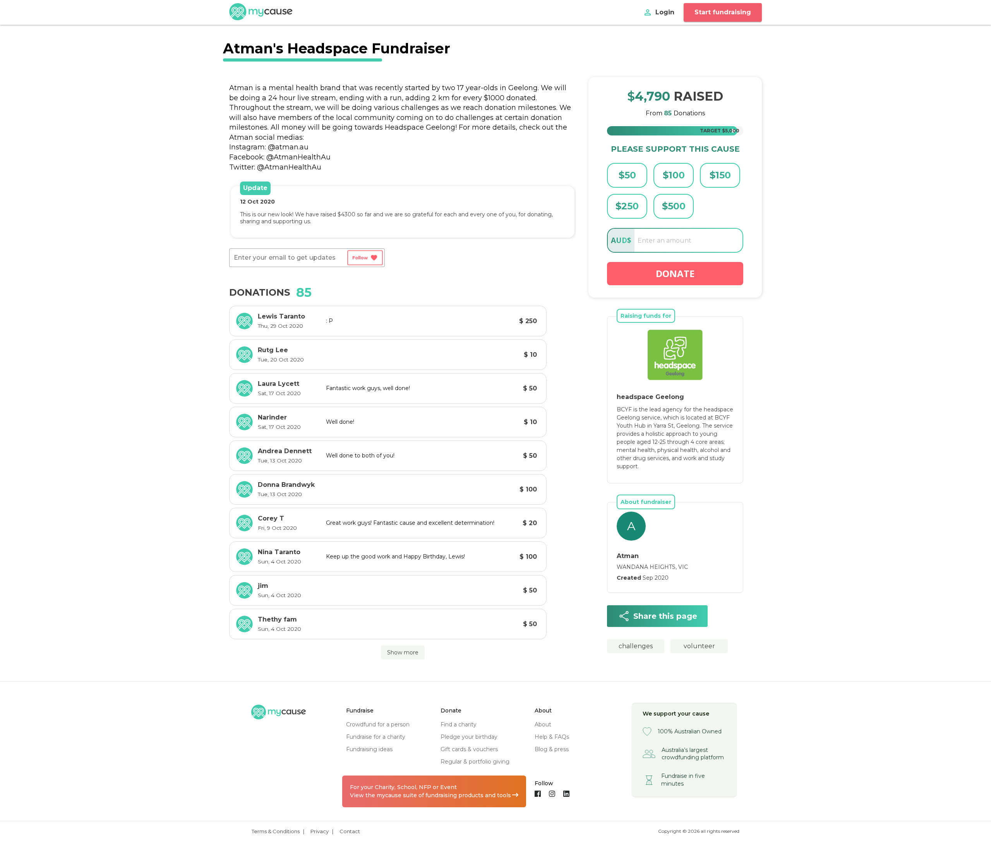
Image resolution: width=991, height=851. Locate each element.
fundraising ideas (369, 749)
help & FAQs (552, 737)
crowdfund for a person (378, 724)
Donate (675, 273)
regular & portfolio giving (475, 762)
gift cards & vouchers (469, 749)
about (543, 724)
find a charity (459, 724)
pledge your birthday (469, 737)
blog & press (552, 749)
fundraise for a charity (375, 737)
